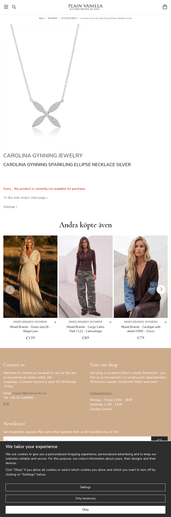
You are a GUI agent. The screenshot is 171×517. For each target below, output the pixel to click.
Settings (85, 487)
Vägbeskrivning (101, 393)
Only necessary (85, 498)
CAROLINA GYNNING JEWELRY (43, 155)
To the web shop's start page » (25, 198)
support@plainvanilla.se (29, 393)
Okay (85, 510)
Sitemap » (10, 207)
